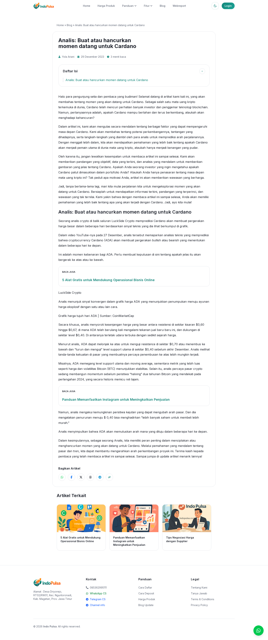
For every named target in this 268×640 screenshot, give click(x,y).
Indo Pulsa (50, 626)
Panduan (128, 5)
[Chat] (258, 630)
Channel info (97, 605)
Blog (162, 5)
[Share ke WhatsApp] (62, 477)
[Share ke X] (81, 477)
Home (86, 5)
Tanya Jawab (199, 593)
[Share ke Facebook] (71, 477)
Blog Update (146, 605)
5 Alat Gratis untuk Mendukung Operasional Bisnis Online (108, 280)
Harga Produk (106, 5)
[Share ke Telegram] (100, 477)
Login (228, 5)
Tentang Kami (199, 587)
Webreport (179, 5)
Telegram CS (98, 599)
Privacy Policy (199, 605)
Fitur (146, 5)
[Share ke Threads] (90, 477)
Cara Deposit (146, 593)
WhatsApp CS (98, 593)
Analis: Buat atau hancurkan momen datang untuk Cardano (106, 80)
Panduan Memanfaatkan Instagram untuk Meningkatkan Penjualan (116, 399)
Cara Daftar (145, 587)
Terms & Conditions (202, 599)
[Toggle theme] (215, 5)
